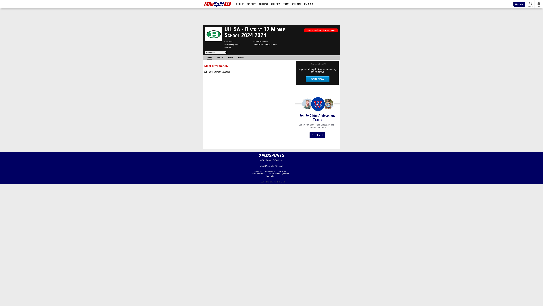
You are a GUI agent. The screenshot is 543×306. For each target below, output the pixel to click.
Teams (286, 4)
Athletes (275, 4)
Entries (241, 57)
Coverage (296, 4)
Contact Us (258, 172)
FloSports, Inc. (278, 160)
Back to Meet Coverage (219, 72)
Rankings (251, 4)
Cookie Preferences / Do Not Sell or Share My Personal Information (270, 175)
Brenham (264, 41)
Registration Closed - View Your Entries (321, 30)
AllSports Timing (271, 44)
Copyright (269, 160)
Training (308, 4)
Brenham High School (232, 44)
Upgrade (519, 4)
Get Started (317, 135)
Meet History (210, 52)
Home (209, 57)
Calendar (263, 4)
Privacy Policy (270, 172)
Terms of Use (281, 172)
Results (240, 4)
